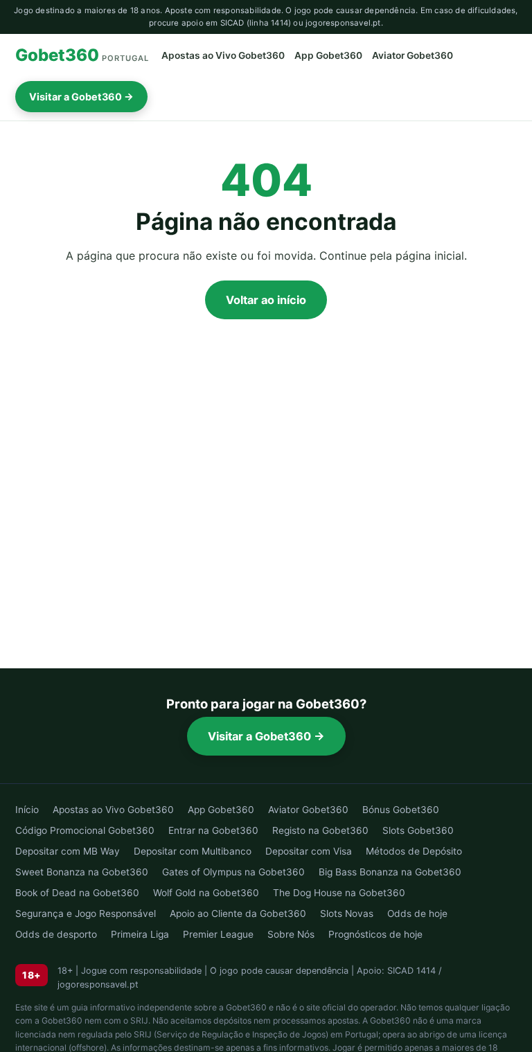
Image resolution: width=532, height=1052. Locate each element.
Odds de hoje (417, 913)
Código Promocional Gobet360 (84, 830)
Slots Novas (346, 913)
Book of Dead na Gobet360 (77, 892)
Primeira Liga (140, 934)
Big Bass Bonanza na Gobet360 (390, 871)
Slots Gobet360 (418, 830)
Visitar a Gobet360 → (81, 96)
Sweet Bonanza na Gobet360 (81, 871)
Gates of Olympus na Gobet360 (233, 871)
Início (27, 809)
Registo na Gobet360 (320, 830)
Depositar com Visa (308, 851)
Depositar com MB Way (67, 851)
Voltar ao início (266, 300)
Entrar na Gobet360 (213, 830)
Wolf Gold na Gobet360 (206, 892)
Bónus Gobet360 (400, 809)
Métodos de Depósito (414, 851)
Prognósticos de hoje (375, 934)
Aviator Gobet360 (412, 55)
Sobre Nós (290, 934)
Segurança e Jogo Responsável (85, 913)
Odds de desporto (56, 934)
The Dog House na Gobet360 (339, 892)
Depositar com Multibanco (192, 851)
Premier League (218, 934)
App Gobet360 (328, 55)
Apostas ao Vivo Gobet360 (223, 55)
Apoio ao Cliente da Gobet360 (238, 913)
